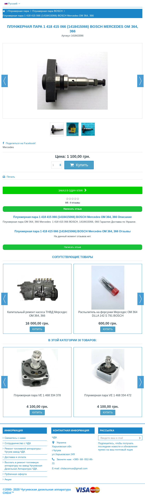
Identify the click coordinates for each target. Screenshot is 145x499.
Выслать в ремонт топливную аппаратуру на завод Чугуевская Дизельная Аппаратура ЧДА (23, 465)
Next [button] (140, 299)
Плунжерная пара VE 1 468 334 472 (107, 395)
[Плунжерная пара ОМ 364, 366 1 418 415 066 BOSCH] (57, 129)
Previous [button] (4, 299)
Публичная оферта (16, 474)
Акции (8, 479)
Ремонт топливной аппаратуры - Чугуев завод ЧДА (23, 450)
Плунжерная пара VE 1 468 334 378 (37, 395)
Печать (10, 176)
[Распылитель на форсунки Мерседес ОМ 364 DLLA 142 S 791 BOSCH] (107, 288)
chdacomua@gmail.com (74, 468)
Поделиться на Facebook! (21, 143)
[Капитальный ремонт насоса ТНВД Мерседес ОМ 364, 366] (37, 288)
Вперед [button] (140, 81)
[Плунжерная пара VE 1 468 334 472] (107, 371)
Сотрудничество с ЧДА (18, 443)
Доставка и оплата (15, 457)
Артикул (66, 35)
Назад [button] (4, 81)
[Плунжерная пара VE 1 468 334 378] (37, 371)
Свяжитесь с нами (15, 437)
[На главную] (4, 11)
